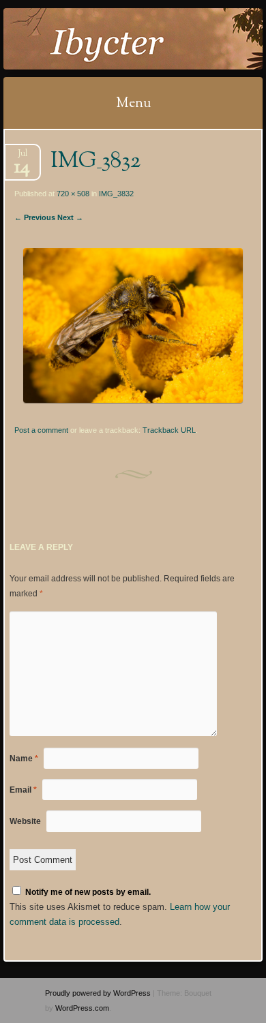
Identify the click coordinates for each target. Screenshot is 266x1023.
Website (25, 821)
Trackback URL (169, 430)
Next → (70, 217)
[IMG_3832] (132, 400)
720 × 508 (73, 193)
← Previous (34, 217)
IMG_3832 (116, 193)
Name (24, 758)
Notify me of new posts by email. (88, 892)
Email (23, 790)
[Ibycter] (109, 39)
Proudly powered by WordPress (98, 993)
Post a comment (41, 430)
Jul (22, 158)
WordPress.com (82, 1008)
